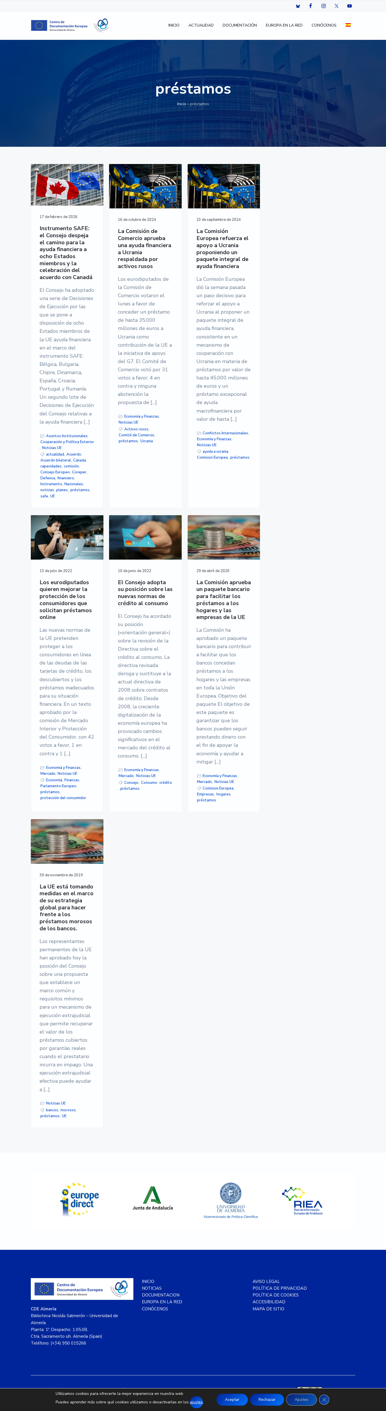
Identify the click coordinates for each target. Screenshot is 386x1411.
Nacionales (73, 484)
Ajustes (301, 1399)
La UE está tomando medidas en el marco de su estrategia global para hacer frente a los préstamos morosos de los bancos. (67, 907)
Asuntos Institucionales (67, 436)
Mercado (47, 773)
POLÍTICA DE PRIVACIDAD (280, 1288)
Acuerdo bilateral (55, 460)
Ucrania (146, 441)
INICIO (148, 1281)
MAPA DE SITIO (268, 1309)
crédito (165, 782)
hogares (223, 794)
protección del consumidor (63, 798)
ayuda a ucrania (215, 451)
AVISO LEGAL (266, 1281)
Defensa (47, 478)
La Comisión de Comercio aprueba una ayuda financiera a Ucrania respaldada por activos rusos (144, 249)
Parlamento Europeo (58, 786)
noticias (47, 490)
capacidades (51, 466)
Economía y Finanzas (141, 416)
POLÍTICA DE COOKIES (276, 1295)
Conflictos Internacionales (225, 433)
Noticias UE (52, 447)
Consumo (149, 782)
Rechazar (267, 1399)
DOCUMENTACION (160, 1295)
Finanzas (71, 780)
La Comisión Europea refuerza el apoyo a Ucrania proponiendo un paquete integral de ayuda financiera (222, 249)
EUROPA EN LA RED (162, 1302)
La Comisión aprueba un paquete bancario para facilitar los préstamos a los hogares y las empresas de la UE (223, 600)
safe (44, 496)
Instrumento (51, 484)
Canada (79, 460)
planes (62, 490)
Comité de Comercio (136, 435)
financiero (65, 478)
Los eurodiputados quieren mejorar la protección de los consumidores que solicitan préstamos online (66, 600)
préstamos (80, 490)
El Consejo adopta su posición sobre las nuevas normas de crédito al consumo (145, 593)
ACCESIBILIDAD (269, 1302)
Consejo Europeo (55, 472)
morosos (68, 1110)
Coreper (79, 472)
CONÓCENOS (155, 1309)
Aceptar (232, 1399)
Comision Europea (212, 457)
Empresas (205, 794)
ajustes (196, 1402)
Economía (54, 780)
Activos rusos (136, 429)
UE (52, 496)
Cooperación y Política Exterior (67, 442)
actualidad (55, 454)
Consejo (131, 782)
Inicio (181, 104)
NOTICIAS (152, 1288)
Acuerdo (73, 454)
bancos (52, 1110)
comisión (71, 466)
